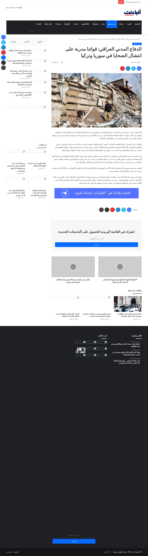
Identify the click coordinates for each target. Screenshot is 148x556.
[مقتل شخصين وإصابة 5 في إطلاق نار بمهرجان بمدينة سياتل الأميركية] (128, 304)
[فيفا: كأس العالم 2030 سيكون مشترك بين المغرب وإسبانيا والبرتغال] (40, 63)
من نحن (9, 552)
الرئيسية (137, 24)
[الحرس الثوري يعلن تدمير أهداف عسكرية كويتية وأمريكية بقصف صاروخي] (96, 304)
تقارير (129, 24)
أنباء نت (106, 552)
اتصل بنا (38, 24)
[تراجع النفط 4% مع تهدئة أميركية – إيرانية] (91, 357)
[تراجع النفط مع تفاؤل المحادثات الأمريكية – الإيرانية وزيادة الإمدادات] (37, 182)
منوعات (58, 24)
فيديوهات (95, 24)
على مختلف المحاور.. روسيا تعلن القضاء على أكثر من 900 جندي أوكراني (21, 73)
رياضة (76, 24)
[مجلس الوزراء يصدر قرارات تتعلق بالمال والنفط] (37, 155)
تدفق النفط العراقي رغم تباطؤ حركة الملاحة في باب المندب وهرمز (16, 193)
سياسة (121, 24)
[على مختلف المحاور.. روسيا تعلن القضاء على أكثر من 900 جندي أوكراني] (40, 74)
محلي (103, 24)
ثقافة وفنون (85, 24)
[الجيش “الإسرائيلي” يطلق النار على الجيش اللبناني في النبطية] (65, 304)
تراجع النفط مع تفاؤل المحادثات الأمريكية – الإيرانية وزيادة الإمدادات (38, 193)
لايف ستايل (48, 24)
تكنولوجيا (67, 24)
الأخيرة (26, 42)
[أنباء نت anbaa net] (120, 12)
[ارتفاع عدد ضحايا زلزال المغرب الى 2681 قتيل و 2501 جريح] (40, 95)
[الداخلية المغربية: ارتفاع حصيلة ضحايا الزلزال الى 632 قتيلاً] (40, 85)
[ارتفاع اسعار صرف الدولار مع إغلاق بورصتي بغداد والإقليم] (40, 53)
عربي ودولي (112, 24)
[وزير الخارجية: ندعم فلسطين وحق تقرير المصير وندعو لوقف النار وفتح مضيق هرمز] (15, 155)
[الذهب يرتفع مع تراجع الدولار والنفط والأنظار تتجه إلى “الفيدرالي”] (102, 357)
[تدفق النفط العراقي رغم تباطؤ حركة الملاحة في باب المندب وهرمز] (15, 182)
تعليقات (13, 42)
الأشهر (39, 42)
